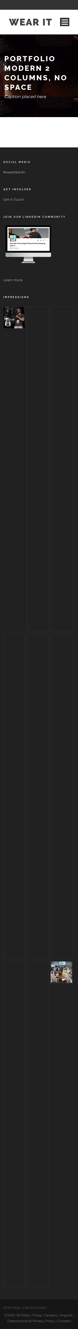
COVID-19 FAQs (17, 1315)
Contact (64, 1321)
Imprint (66, 1315)
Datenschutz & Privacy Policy (31, 1321)
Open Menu (64, 22)
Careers (50, 1315)
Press (36, 1315)
